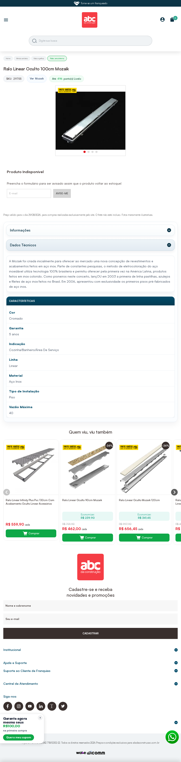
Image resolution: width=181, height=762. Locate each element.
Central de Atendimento (20, 683)
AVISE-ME (62, 193)
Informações (20, 230)
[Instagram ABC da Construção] (18, 709)
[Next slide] (174, 492)
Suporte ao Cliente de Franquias (26, 671)
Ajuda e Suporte (15, 663)
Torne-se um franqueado (94, 3)
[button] (84, 152)
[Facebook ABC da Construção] (7, 709)
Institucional (12, 650)
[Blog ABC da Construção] (51, 709)
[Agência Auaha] (96, 753)
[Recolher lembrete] (40, 717)
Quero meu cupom (18, 737)
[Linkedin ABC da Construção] (40, 709)
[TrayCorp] (81, 753)
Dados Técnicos (23, 245)
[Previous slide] (6, 492)
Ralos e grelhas (39, 58)
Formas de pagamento (19, 722)
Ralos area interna (57, 58)
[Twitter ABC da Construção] (62, 709)
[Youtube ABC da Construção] (29, 709)
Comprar (33, 533)
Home (8, 58)
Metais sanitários (22, 58)
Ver (37, 78)
